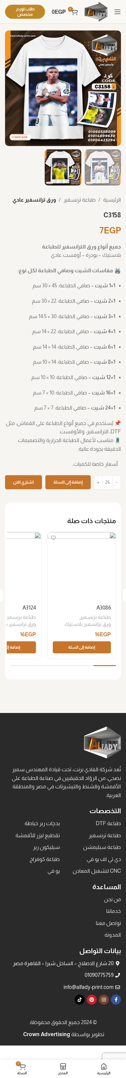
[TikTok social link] (80, 1000)
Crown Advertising (46, 1034)
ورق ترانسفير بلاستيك (88, 624)
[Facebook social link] (116, 1000)
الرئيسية (112, 200)
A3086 (103, 607)
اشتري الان (23, 482)
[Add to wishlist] (53, 538)
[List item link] (92, 823)
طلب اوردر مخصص (25, 11)
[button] (82, 647)
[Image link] (102, 742)
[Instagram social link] (104, 1000)
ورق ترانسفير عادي (34, 200)
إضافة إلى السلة (68, 482)
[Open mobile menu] (117, 11)
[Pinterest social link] (92, 1000)
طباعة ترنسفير (80, 200)
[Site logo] (96, 11)
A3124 (29, 607)
